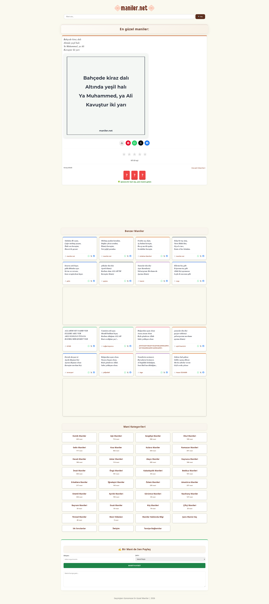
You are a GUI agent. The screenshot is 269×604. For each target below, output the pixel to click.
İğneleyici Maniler (116, 482)
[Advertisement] (134, 205)
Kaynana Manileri (189, 459)
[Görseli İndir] (121, 143)
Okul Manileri (189, 436)
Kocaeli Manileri (198, 168)
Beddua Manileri (189, 470)
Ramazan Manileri (189, 447)
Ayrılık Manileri (116, 493)
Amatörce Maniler (189, 482)
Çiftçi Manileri (189, 505)
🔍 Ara (200, 16)
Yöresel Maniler (79, 517)
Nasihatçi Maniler (189, 493)
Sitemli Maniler (79, 493)
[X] (140, 143)
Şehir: (137, 555)
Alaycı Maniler (153, 459)
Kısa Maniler (116, 447)
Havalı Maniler (79, 459)
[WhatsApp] (134, 143)
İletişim (116, 528)
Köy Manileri (153, 505)
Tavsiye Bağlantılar (153, 528)
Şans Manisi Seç (189, 517)
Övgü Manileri (116, 470)
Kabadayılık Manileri (152, 470)
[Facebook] (147, 143)
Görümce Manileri (153, 493)
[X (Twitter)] (91, 256)
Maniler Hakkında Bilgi (153, 517)
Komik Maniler (79, 436)
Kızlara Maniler (153, 447)
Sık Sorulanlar (79, 528)
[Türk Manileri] (134, 8)
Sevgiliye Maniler (153, 436)
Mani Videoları (116, 517)
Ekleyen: (66, 556)
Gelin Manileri (79, 447)
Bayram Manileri (79, 505)
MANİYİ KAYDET (134, 565)
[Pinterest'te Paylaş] (128, 143)
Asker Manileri (116, 459)
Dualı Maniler (116, 505)
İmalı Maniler (79, 470)
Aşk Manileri (116, 436)
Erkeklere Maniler (79, 482)
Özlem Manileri (153, 482)
